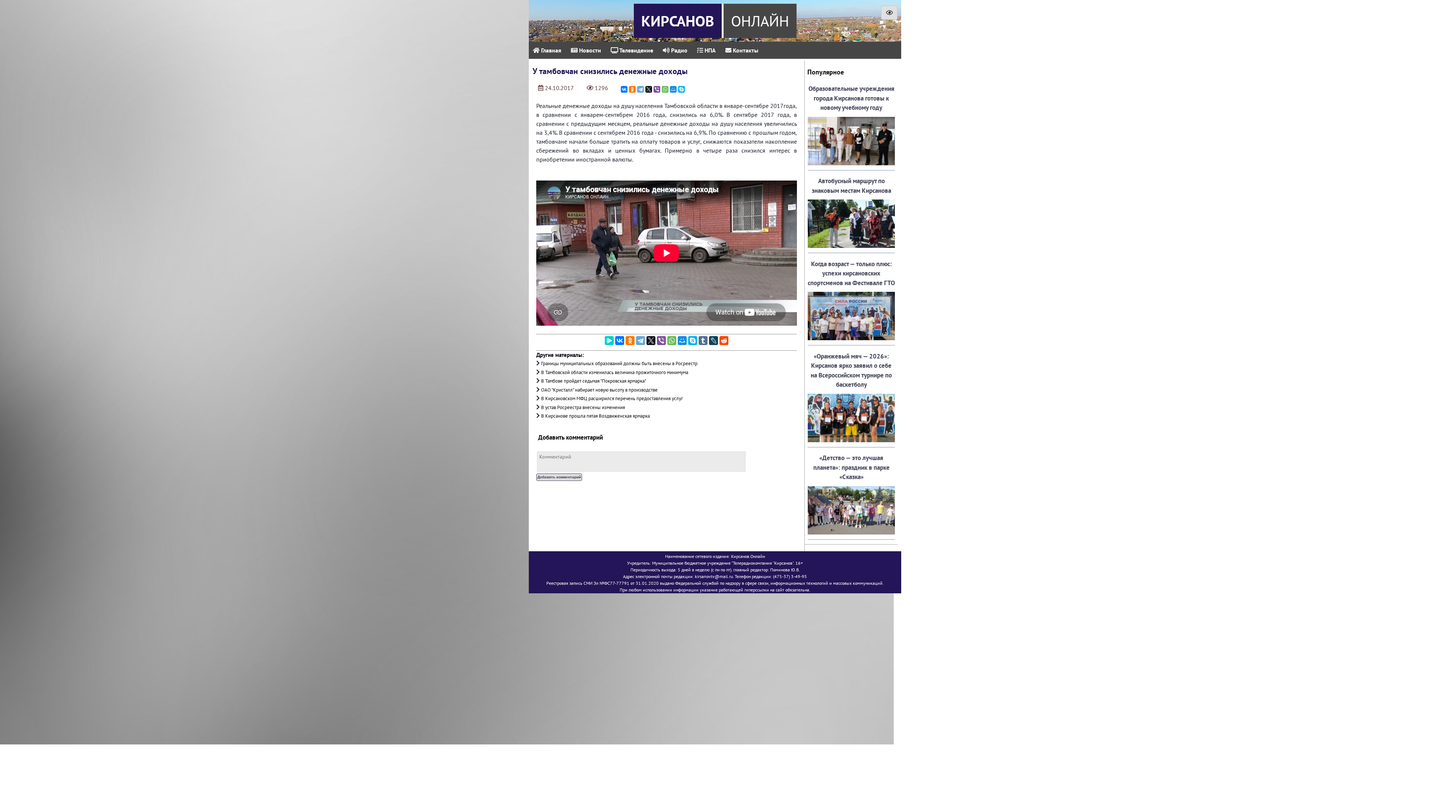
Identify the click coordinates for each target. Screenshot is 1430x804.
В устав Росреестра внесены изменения (583, 407)
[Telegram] (640, 89)
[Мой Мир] (673, 89)
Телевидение (635, 50)
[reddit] (723, 340)
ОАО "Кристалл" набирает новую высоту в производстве (599, 390)
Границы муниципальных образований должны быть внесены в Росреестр (619, 363)
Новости (589, 50)
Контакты (744, 50)
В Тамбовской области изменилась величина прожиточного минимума (614, 372)
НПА (709, 50)
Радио (678, 50)
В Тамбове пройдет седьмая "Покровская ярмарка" (593, 381)
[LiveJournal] (713, 340)
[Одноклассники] (632, 89)
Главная (550, 50)
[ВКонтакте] (624, 89)
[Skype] (681, 89)
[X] (648, 89)
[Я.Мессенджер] (609, 340)
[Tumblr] (703, 340)
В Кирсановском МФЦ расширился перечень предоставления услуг (612, 398)
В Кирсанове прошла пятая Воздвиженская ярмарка (595, 416)
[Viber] (657, 89)
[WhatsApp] (665, 89)
